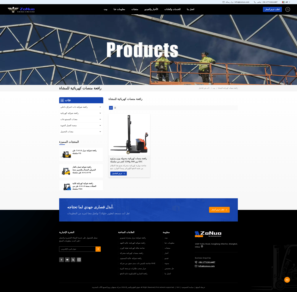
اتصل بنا (190, 9)
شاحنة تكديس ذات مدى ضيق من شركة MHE (137, 263)
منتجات (134, 9)
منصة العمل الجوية (68, 125)
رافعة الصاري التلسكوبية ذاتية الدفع (133, 273)
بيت (105, 9)
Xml (178, 287)
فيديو (166, 258)
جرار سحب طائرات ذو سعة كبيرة (133, 268)
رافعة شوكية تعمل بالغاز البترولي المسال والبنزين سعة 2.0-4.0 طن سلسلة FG (84, 170)
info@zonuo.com (242, 2)
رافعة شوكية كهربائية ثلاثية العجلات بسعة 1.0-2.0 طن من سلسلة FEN (84, 186)
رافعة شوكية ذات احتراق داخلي (74, 107)
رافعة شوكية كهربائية (69, 113)
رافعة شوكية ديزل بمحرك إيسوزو (133, 238)
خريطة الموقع (200, 287)
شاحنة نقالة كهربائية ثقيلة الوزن (132, 248)
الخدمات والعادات (172, 9)
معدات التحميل (66, 131)
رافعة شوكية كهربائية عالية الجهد (132, 243)
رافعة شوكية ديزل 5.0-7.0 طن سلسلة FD (85, 151)
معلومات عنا (119, 9)
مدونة (167, 263)
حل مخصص (169, 268)
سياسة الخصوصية (188, 287)
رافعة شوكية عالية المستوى (131, 258)
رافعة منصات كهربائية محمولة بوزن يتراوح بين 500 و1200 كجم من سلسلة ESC (128, 160)
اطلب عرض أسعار (218, 210)
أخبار (166, 253)
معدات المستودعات (68, 119)
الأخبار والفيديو (151, 9)
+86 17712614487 (270, 2)
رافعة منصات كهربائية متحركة (131, 253)
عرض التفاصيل (117, 173)
